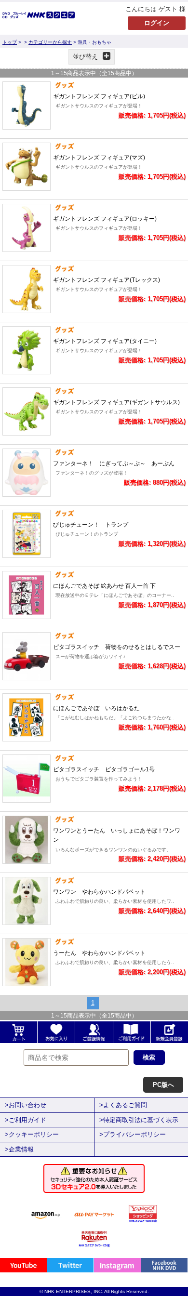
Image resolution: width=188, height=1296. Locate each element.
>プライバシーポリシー (132, 1134)
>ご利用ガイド (25, 1120)
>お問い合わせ (25, 1105)
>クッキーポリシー (32, 1134)
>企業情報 (19, 1149)
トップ (9, 42)
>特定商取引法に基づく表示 (138, 1120)
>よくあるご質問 (123, 1105)
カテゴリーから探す (50, 42)
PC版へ (163, 1084)
